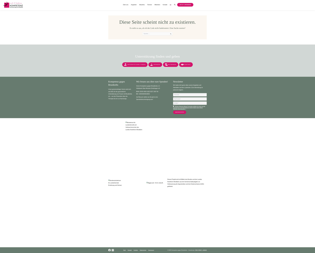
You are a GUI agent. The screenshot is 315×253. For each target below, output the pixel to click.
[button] (175, 5)
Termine (149, 4)
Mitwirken (157, 4)
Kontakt (165, 4)
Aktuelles (142, 4)
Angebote (134, 4)
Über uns (125, 4)
